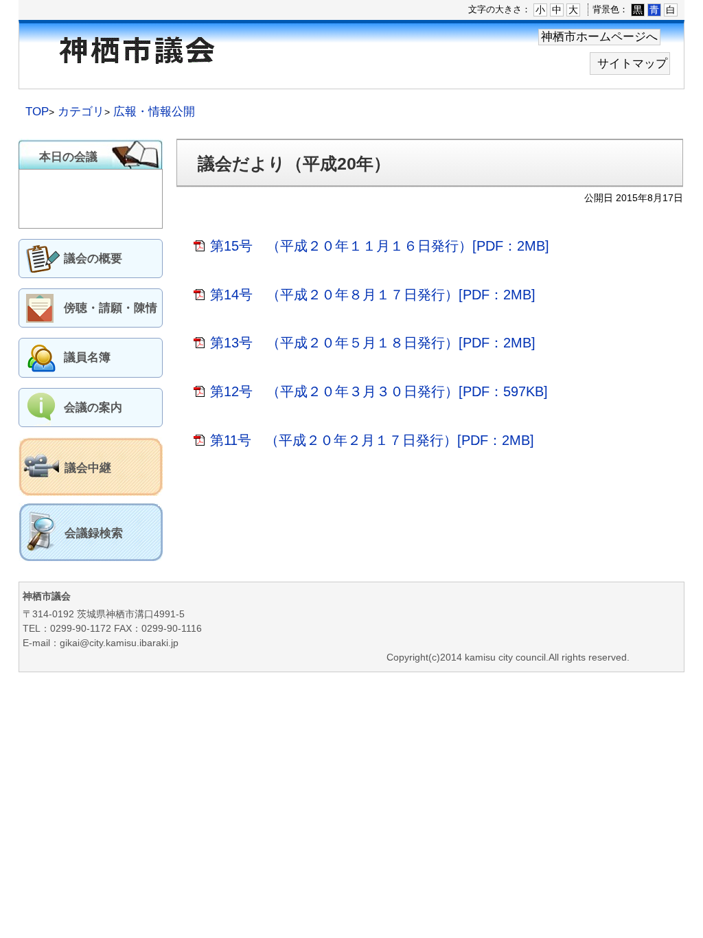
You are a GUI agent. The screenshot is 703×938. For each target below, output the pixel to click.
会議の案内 (93, 407)
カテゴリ (81, 111)
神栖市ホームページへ (599, 36)
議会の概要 (93, 258)
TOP (37, 111)
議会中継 (88, 467)
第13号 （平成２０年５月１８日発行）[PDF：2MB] (372, 342)
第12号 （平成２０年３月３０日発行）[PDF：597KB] (379, 391)
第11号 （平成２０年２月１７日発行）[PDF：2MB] (372, 440)
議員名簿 (87, 357)
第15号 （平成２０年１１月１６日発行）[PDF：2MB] (379, 245)
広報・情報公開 (154, 111)
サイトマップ (632, 63)
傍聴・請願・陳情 (110, 307)
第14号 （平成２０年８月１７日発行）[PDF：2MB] (372, 294)
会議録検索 (94, 533)
